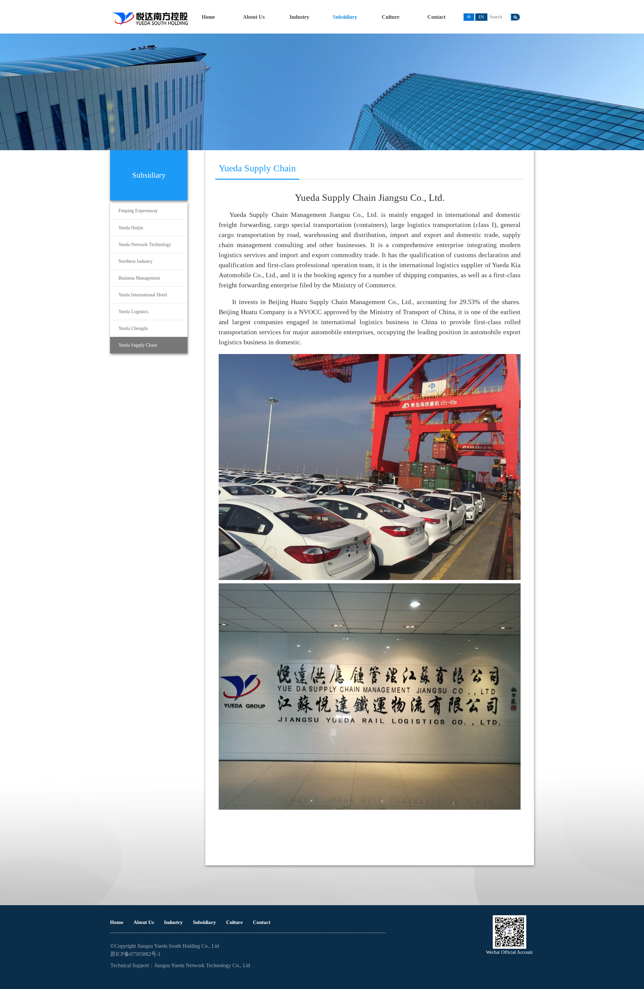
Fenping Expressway (138, 210)
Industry (299, 17)
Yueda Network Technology (144, 244)
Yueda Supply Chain (137, 345)
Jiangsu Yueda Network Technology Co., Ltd (202, 965)
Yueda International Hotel (142, 294)
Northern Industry (135, 261)
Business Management (139, 278)
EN (481, 17)
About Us (254, 17)
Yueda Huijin (130, 227)
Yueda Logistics (133, 311)
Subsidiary (345, 17)
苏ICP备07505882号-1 (135, 954)
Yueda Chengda (133, 328)
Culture (390, 17)
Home (208, 17)
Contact (436, 17)
